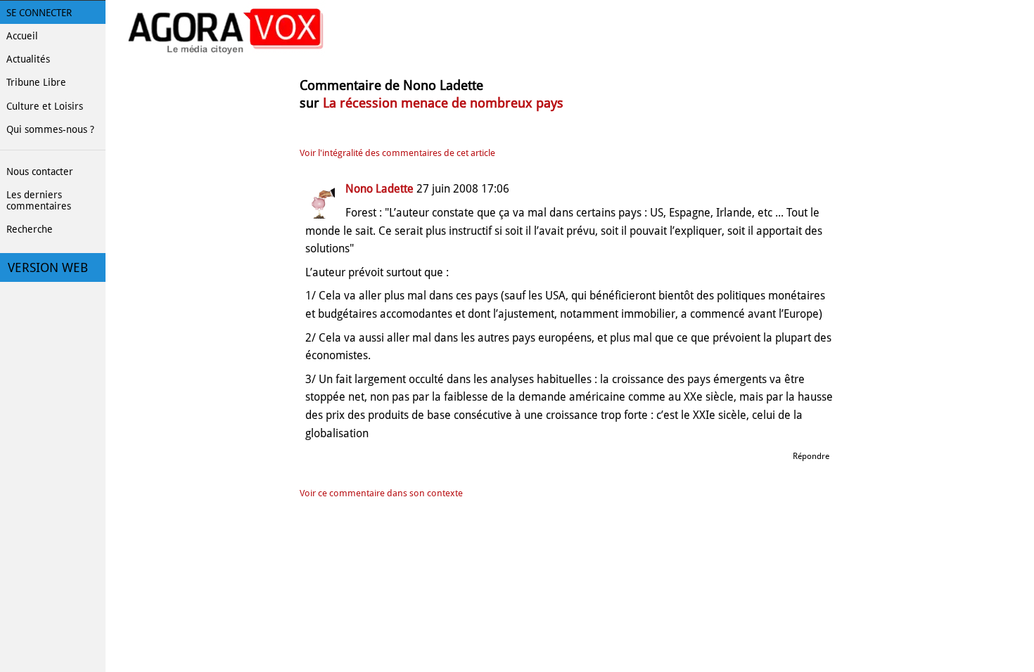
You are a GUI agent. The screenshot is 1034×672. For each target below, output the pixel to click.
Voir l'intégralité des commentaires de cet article (397, 153)
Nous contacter (39, 171)
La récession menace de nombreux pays (443, 103)
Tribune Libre (36, 82)
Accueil (22, 35)
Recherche (29, 229)
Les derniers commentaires (38, 200)
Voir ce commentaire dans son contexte (381, 493)
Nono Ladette (379, 188)
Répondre (811, 456)
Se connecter (39, 12)
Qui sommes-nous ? (50, 129)
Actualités (28, 59)
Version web (48, 268)
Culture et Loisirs (44, 106)
